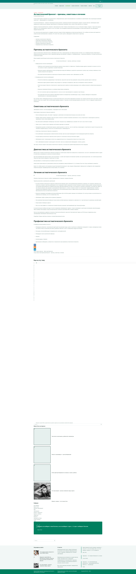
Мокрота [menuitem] (90, 5)
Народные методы (38, 518)
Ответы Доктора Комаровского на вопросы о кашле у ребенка (64, 472)
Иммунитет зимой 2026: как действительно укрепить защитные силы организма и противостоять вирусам (54, 422)
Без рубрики (36, 505)
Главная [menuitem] (56, 5)
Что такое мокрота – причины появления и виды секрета (63, 490)
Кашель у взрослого (38, 512)
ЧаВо (35, 520)
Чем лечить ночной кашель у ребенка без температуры (63, 436)
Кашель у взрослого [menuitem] (75, 5)
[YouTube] (100, 1)
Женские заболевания (38, 508)
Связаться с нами (99, 6)
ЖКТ (35, 509)
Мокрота (35, 516)
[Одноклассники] (68, 247)
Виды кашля (36, 506)
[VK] (68, 245)
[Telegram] (68, 249)
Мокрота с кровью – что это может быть (60, 501)
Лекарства (36, 515)
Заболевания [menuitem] (67, 5)
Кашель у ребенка (37, 513)
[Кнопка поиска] (101, 424)
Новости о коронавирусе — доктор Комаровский (61, 454)
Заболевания (36, 511)
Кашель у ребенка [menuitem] (84, 5)
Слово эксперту (37, 519)
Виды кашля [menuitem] (61, 5)
